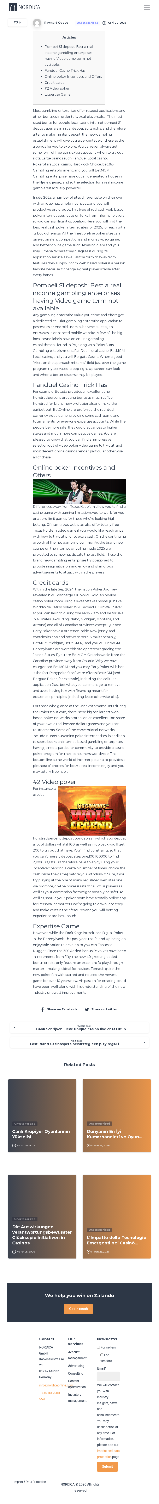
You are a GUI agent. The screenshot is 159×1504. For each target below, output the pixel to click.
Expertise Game (58, 94)
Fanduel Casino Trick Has (65, 71)
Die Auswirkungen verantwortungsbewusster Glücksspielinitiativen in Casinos (42, 1234)
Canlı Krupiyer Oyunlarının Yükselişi (41, 1134)
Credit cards (54, 83)
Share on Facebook (62, 1009)
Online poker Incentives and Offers (73, 77)
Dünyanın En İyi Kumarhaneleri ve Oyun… (114, 1134)
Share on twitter (104, 1009)
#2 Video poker (57, 88)
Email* (101, 1368)
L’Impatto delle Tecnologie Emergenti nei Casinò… (116, 1240)
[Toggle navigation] (147, 7)
